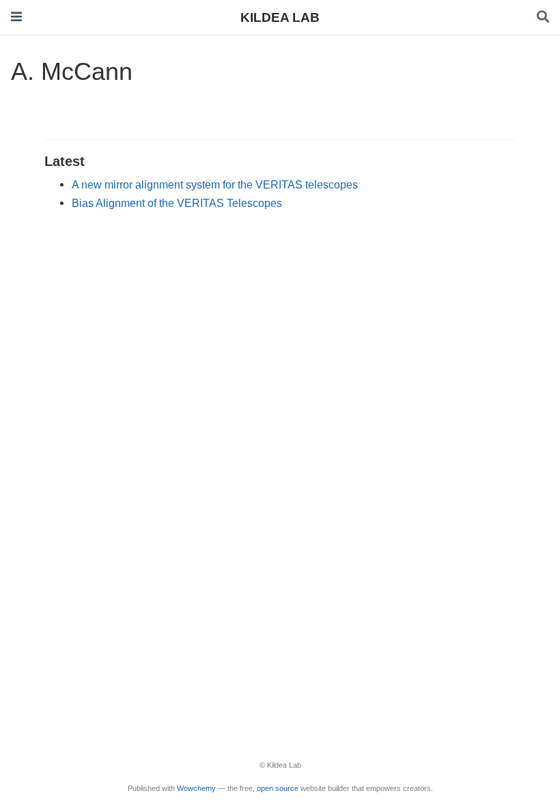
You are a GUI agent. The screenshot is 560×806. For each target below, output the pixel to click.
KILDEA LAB (280, 17)
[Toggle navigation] (16, 17)
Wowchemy (196, 788)
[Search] (543, 17)
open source (277, 788)
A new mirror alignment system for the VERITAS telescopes (215, 184)
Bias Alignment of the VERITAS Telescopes (177, 203)
